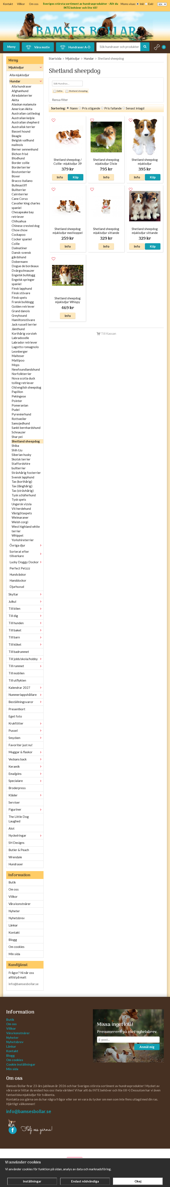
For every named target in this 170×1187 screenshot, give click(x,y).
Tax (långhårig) (22, 486)
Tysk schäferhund (24, 495)
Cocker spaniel (22, 239)
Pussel (13, 730)
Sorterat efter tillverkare (19, 554)
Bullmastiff (19, 185)
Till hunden (16, 623)
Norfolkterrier (22, 374)
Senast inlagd (135, 108)
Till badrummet (18, 651)
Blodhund (18, 158)
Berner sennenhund (25, 149)
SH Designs (16, 842)
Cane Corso (20, 198)
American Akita (22, 109)
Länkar (13, 925)
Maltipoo (18, 360)
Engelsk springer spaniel (23, 282)
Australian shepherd (25, 122)
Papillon (17, 392)
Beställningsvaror (20, 702)
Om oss (33, 4)
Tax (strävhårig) (23, 490)
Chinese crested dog (26, 226)
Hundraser (15, 864)
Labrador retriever (24, 342)
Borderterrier (21, 167)
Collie (16, 243)
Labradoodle (20, 338)
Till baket (14, 630)
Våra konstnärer (19, 904)
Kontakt (8, 4)
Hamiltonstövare (23, 320)
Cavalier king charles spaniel (26, 205)
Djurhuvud (17, 586)
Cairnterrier (20, 194)
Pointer (17, 401)
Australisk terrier (23, 127)
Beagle (16, 136)
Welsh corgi (20, 522)
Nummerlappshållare (22, 694)
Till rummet (16, 666)
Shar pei (17, 437)
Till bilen (14, 608)
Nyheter (14, 911)
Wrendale (15, 857)
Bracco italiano (22, 181)
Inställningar (32, 1181)
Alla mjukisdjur (19, 75)
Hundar (15, 81)
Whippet (17, 535)
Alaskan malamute (24, 104)
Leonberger (20, 351)
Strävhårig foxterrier (26, 472)
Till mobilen (16, 673)
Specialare (15, 781)
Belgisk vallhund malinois (23, 142)
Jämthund (18, 329)
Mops (15, 365)
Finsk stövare (21, 293)
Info (60, 177)
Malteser (18, 356)
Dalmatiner (19, 248)
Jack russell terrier (24, 324)
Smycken (14, 738)
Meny (11, 47)
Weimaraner (20, 517)
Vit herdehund (21, 508)
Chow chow (19, 230)
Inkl (142, 4)
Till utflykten (17, 680)
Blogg (12, 940)
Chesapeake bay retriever (23, 214)
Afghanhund (20, 91)
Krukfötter (15, 723)
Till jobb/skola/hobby (23, 659)
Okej (138, 1181)
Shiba (15, 445)
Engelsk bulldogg (23, 275)
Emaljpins (15, 774)
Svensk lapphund (23, 477)
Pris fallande (113, 108)
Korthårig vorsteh (24, 333)
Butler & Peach (18, 850)
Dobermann (20, 261)
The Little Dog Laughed (18, 819)
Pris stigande (91, 108)
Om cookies (16, 947)
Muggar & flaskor (20, 752)
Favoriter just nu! (20, 745)
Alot (11, 828)
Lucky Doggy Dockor (24, 562)
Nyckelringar (17, 835)
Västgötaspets (22, 513)
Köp (76, 177)
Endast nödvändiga (85, 1181)
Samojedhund (21, 423)
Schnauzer (19, 432)
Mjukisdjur (16, 67)
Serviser (14, 802)
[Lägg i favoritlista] (53, 120)
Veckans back (17, 759)
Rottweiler (19, 419)
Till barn (14, 637)
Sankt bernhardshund (26, 427)
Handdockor (18, 580)
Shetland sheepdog (26, 441)
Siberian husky (21, 455)
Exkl (150, 4)
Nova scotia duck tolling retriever (23, 380)
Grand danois (21, 311)
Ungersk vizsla (22, 504)
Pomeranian (20, 405)
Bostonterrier (21, 172)
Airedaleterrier (22, 95)
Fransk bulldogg (23, 302)
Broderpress (17, 788)
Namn (74, 108)
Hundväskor (18, 574)
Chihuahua (19, 221)
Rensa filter (60, 100)
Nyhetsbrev (16, 918)
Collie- (60, 91)
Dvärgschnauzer (23, 270)
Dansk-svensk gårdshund (21, 255)
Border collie (20, 163)
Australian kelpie (23, 118)
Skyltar (13, 594)
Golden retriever (23, 306)
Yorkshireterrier (23, 540)
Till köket (14, 644)
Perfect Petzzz (20, 568)
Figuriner (14, 809)
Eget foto (15, 716)
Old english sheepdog (26, 387)
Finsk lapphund (22, 288)
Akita (15, 100)
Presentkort (16, 709)
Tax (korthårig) (22, 481)
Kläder (13, 795)
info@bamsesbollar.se (23, 984)
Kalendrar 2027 (19, 687)
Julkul (12, 601)
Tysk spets (19, 499)
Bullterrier (19, 190)
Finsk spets (19, 297)
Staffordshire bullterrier (21, 466)
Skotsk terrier (21, 459)
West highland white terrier (26, 529)
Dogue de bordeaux (25, 266)
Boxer (16, 176)
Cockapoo (19, 234)
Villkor (21, 4)
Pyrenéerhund (21, 414)
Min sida (14, 954)
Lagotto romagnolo (25, 347)
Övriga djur (17, 545)
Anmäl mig (147, 1047)
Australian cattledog (26, 113)
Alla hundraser (22, 86)
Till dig (13, 616)
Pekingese (19, 396)
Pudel (15, 409)
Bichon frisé (20, 154)
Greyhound (19, 315)
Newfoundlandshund (26, 369)
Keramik (14, 766)
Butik (12, 882)
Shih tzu (17, 450)
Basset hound (21, 131)
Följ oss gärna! (37, 1129)
